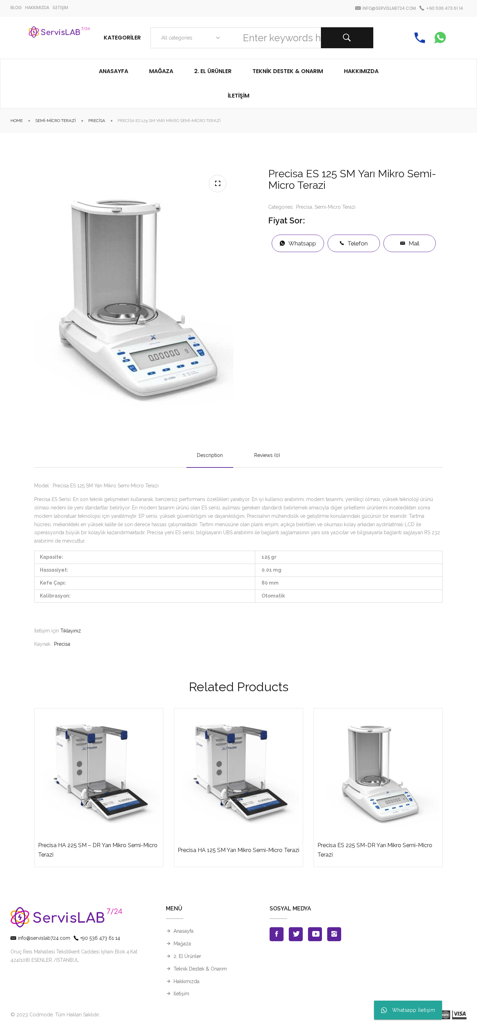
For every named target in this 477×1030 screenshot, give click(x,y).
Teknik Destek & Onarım (200, 969)
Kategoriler (122, 38)
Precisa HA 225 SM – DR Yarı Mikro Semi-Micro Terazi (97, 850)
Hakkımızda (186, 981)
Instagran (334, 934)
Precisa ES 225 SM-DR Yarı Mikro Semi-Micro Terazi (374, 850)
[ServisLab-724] (59, 38)
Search (347, 37)
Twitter (296, 934)
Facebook (277, 934)
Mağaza (182, 943)
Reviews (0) (267, 455)
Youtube (315, 934)
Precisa (96, 120)
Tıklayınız (70, 631)
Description (210, 455)
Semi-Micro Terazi (55, 120)
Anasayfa (183, 931)
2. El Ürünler (187, 956)
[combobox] (189, 38)
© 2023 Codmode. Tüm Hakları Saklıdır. (55, 1014)
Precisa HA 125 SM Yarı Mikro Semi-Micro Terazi (238, 850)
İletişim (181, 993)
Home (16, 120)
